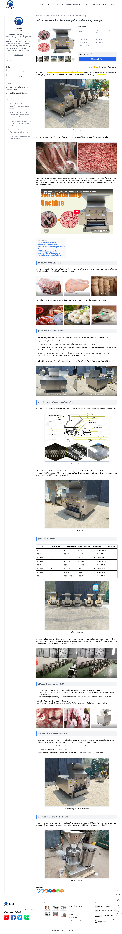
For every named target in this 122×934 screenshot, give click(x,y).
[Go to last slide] (39, 40)
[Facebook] (38, 891)
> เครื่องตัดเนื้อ (73, 917)
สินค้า (49, 4)
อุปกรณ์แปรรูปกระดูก (48, 15)
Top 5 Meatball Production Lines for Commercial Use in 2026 (19, 106)
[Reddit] (46, 891)
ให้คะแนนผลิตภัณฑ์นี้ (97, 59)
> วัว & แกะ (72, 909)
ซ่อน (45, 240)
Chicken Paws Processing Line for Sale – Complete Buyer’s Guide (20, 123)
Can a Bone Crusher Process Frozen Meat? (20, 137)
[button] (46, 59)
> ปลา (71, 914)
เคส (94, 4)
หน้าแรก (41, 4)
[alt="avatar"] (62, 891)
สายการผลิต (59, 4)
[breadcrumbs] (54, 891)
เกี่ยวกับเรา (87, 4)
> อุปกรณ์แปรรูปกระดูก (75, 906)
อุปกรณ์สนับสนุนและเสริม (73, 4)
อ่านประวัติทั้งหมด (18, 54)
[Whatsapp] (58, 891)
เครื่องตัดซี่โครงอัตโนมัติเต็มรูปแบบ (17, 93)
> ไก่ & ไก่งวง (73, 912)
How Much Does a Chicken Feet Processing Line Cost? (19, 131)
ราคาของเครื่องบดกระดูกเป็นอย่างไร (17, 72)
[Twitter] (42, 891)
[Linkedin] (50, 891)
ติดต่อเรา (104, 4)
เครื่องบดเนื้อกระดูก (74, 823)
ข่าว (98, 4)
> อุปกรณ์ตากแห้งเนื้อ (75, 920)
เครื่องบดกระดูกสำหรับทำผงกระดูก (17, 77)
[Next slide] (73, 40)
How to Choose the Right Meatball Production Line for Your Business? (19, 115)
